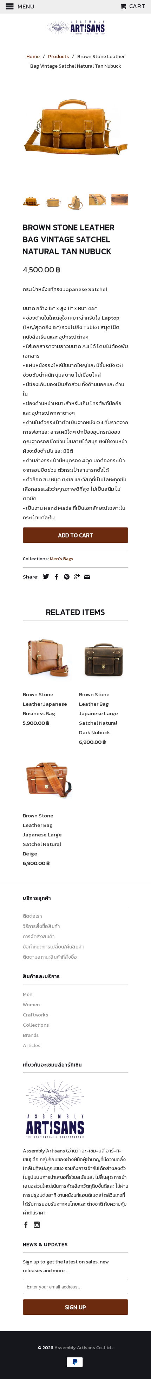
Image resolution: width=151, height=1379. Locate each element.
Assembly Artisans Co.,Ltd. (83, 1347)
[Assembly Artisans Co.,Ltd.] (75, 27)
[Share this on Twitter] (44, 576)
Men (27, 994)
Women (31, 1004)
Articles (31, 1045)
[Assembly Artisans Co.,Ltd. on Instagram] (37, 1225)
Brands (31, 1035)
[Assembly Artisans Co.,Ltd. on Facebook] (26, 1225)
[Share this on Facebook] (54, 577)
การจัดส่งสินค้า (38, 936)
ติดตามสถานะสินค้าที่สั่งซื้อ (50, 957)
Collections (36, 1025)
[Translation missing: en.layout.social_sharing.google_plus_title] (75, 577)
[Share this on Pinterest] (65, 577)
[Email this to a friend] (85, 577)
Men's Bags (61, 558)
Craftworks (35, 1015)
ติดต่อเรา (32, 916)
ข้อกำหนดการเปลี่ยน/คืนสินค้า (53, 947)
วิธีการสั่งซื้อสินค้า (41, 926)
